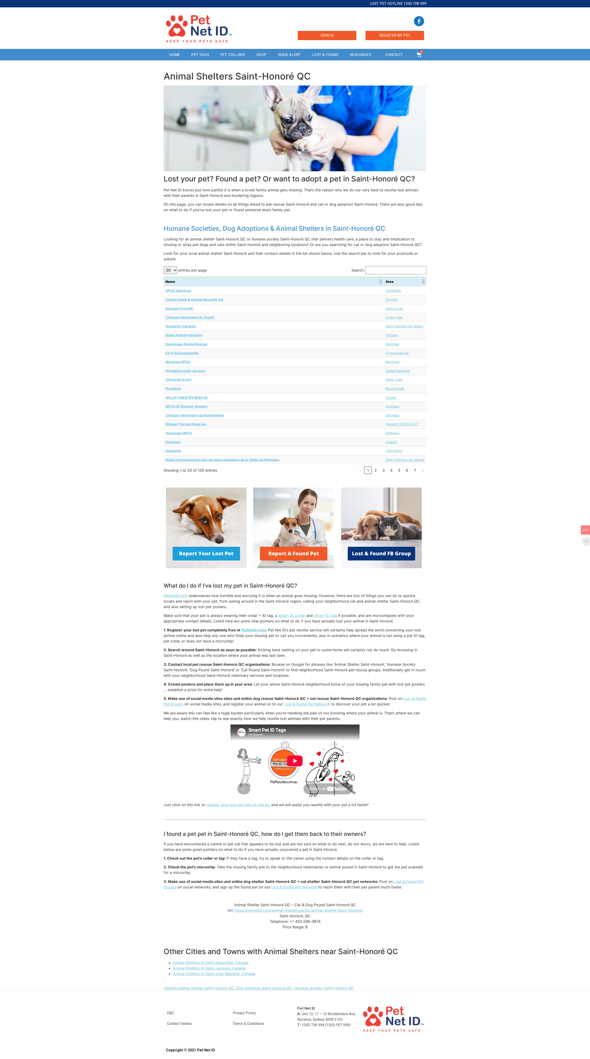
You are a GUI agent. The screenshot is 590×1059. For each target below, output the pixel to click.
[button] (380, 281)
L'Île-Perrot (394, 451)
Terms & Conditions (248, 1023)
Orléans (391, 442)
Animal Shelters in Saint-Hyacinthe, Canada (210, 962)
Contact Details (179, 1023)
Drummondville (397, 353)
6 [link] (407, 470)
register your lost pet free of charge (237, 804)
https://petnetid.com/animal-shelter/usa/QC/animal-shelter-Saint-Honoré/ (299, 910)
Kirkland (392, 335)
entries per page (192, 270)
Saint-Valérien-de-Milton (404, 326)
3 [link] (383, 470)
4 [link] (391, 470)
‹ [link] (360, 470)
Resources (361, 54)
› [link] (422, 470)
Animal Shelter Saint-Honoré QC (206, 988)
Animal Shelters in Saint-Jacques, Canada (209, 968)
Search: (357, 270)
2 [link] (376, 470)
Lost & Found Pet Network (307, 704)
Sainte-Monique (398, 371)
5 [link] (399, 470)
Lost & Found (325, 54)
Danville (391, 300)
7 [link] (415, 470)
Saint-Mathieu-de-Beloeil (405, 460)
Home (174, 54)
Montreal (392, 344)
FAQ (170, 1013)
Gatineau (392, 406)
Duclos (391, 397)
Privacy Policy (244, 1013)
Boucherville (395, 388)
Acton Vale (394, 317)
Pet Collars (232, 54)
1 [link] (368, 470)
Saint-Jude (394, 380)
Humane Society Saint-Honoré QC (324, 988)
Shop (261, 54)
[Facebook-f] (419, 21)
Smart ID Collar (291, 615)
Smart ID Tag (325, 615)
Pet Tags (200, 54)
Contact (394, 54)
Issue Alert (289, 54)
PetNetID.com (176, 595)
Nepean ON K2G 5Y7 (402, 424)
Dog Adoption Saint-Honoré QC (264, 988)
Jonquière (393, 291)
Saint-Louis (394, 309)
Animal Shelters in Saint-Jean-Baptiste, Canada (214, 973)
